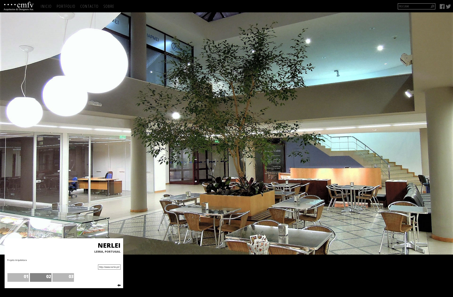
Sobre (109, 6)
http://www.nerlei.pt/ (109, 267)
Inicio (46, 6)
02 (48, 276)
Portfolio (66, 6)
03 (71, 276)
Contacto (89, 6)
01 (26, 276)
